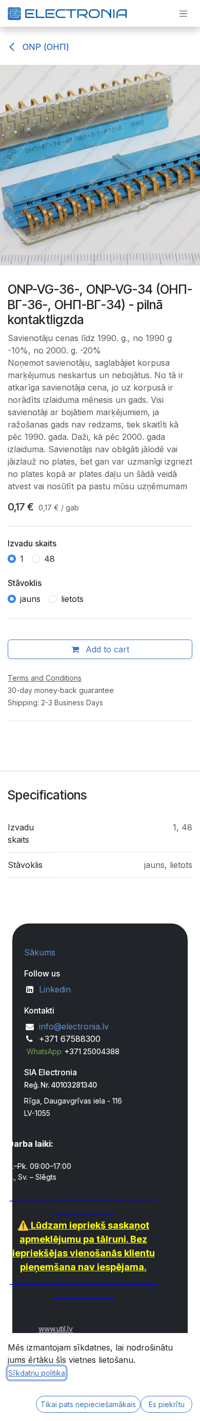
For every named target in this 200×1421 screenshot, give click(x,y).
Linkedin (55, 989)
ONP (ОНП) (44, 47)
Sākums (39, 952)
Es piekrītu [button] (167, 1404)
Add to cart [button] (106, 649)
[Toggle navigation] (183, 13)
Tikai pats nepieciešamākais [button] (88, 1404)
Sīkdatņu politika (36, 1373)
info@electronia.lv (74, 1026)
